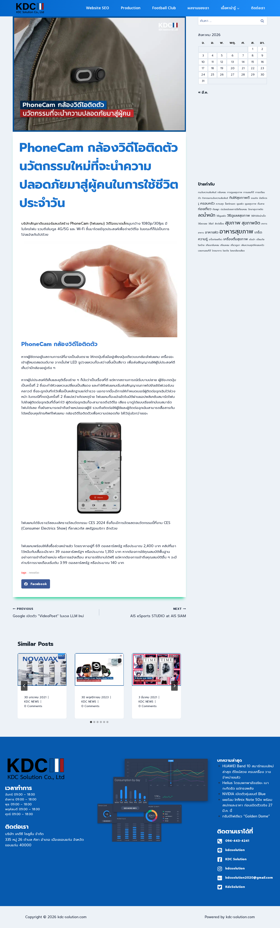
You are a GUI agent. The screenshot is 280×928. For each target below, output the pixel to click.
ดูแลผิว (240, 203)
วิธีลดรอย (202, 223)
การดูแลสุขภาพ (234, 192)
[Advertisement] (232, 138)
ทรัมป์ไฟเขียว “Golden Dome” (246, 816)
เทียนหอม (224, 245)
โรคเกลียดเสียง (237, 250)
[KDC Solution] (219, 859)
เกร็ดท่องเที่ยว (215, 239)
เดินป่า (252, 239)
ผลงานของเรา (198, 8)
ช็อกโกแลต (230, 203)
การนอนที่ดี (248, 192)
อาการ (264, 223)
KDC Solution (236, 859)
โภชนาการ (217, 250)
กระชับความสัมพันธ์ (207, 192)
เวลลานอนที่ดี (204, 250)
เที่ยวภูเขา (235, 245)
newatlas (34, 572)
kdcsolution (235, 850)
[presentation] (42, 669)
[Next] (174, 686)
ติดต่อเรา (258, 8)
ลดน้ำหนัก (206, 215)
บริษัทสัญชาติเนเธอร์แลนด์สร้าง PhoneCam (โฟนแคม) (63, 223)
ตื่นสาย (260, 203)
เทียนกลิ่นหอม (212, 245)
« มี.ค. (203, 92)
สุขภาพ (232, 222)
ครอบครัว (207, 203)
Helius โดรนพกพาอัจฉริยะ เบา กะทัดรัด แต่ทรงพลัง (245, 785)
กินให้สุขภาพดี (239, 197)
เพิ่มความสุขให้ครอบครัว (252, 245)
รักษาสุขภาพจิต (255, 209)
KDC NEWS (31, 701)
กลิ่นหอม (221, 192)
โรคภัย (226, 250)
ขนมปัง (254, 198)
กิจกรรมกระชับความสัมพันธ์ (215, 198)
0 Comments (33, 706)
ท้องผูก (216, 209)
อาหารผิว (211, 232)
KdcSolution (235, 887)
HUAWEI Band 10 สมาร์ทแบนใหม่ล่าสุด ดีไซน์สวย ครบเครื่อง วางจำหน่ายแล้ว (248, 771)
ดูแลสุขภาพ (250, 203)
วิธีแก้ (211, 223)
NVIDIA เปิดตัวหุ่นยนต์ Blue (244, 794)
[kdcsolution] (219, 850)
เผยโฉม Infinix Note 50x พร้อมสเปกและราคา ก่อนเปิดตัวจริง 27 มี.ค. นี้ (247, 805)
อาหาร (201, 232)
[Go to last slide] (24, 686)
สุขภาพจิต (251, 223)
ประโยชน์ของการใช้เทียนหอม (234, 209)
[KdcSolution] (219, 887)
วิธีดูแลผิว (221, 215)
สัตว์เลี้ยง (219, 223)
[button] (35, 583)
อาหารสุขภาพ (236, 231)
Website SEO (97, 8)
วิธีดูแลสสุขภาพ (238, 215)
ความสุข (220, 203)
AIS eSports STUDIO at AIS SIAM (158, 613)
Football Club (164, 8)
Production (130, 8)
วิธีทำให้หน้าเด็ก (258, 215)
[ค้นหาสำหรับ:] (232, 20)
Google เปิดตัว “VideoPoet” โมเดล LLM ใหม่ (48, 613)
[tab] (91, 722)
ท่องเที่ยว (204, 209)
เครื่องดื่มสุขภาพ (235, 239)
